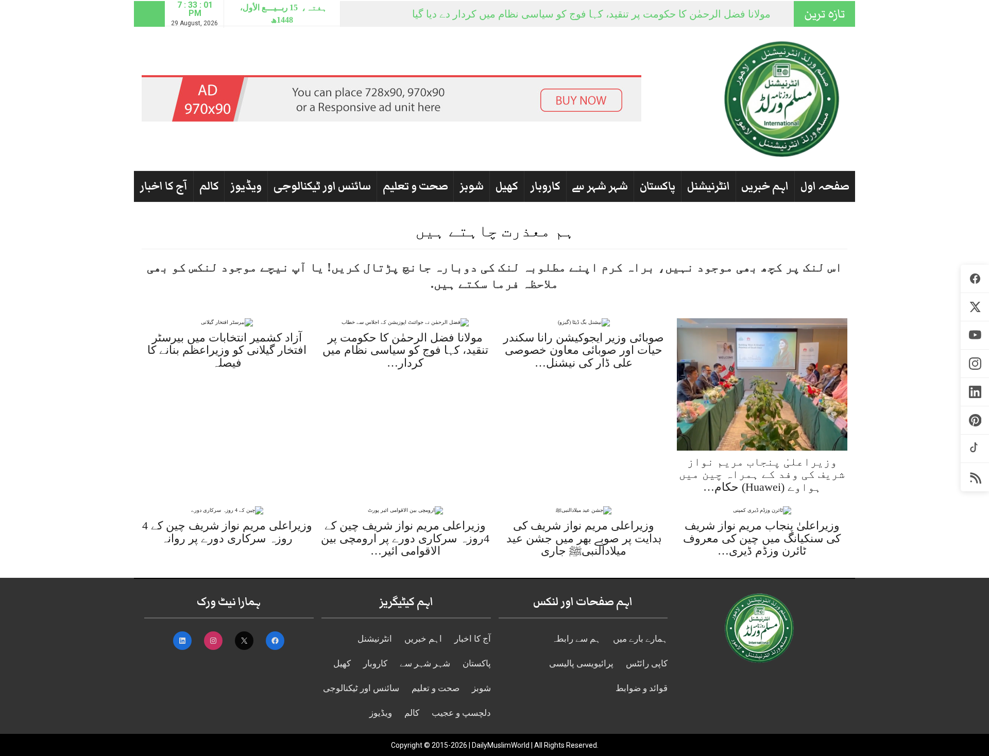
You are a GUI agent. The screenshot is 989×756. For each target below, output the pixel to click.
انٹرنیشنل (708, 186)
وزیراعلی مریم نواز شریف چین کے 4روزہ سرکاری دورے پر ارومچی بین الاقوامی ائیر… (405, 538)
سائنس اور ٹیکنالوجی (322, 186)
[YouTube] (975, 335)
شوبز (471, 186)
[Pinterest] (975, 420)
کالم (209, 186)
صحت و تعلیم (415, 186)
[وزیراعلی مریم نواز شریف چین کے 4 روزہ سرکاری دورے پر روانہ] (227, 510)
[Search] (149, 14)
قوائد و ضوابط (642, 688)
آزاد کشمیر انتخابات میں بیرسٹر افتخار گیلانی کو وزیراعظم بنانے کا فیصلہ (226, 350)
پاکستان (657, 186)
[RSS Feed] (975, 477)
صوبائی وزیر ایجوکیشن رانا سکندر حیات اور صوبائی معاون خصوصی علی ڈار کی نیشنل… (583, 350)
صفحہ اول (824, 186)
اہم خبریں (765, 186)
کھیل (507, 186)
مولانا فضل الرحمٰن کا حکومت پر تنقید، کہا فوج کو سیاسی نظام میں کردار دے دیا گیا (591, 14)
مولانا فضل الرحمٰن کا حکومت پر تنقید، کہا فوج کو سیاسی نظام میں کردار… (405, 350)
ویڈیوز (246, 186)
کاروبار (545, 186)
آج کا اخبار (163, 186)
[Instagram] (975, 364)
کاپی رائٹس (647, 663)
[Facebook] (975, 279)
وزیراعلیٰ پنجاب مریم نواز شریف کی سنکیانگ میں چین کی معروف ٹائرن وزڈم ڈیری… (762, 538)
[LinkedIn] (975, 392)
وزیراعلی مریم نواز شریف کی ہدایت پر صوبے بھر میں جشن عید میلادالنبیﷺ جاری (583, 538)
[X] (975, 307)
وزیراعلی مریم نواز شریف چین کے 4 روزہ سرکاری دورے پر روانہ (227, 531)
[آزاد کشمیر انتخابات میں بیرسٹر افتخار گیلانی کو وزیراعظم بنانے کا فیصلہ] (227, 322)
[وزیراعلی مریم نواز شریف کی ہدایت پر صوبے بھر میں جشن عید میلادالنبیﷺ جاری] (583, 510)
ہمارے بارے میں (640, 639)
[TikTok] (975, 449)
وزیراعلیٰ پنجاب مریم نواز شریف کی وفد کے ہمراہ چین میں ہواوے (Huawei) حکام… (762, 474)
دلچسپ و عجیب (461, 713)
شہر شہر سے (600, 186)
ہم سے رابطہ (576, 639)
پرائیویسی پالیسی (581, 663)
